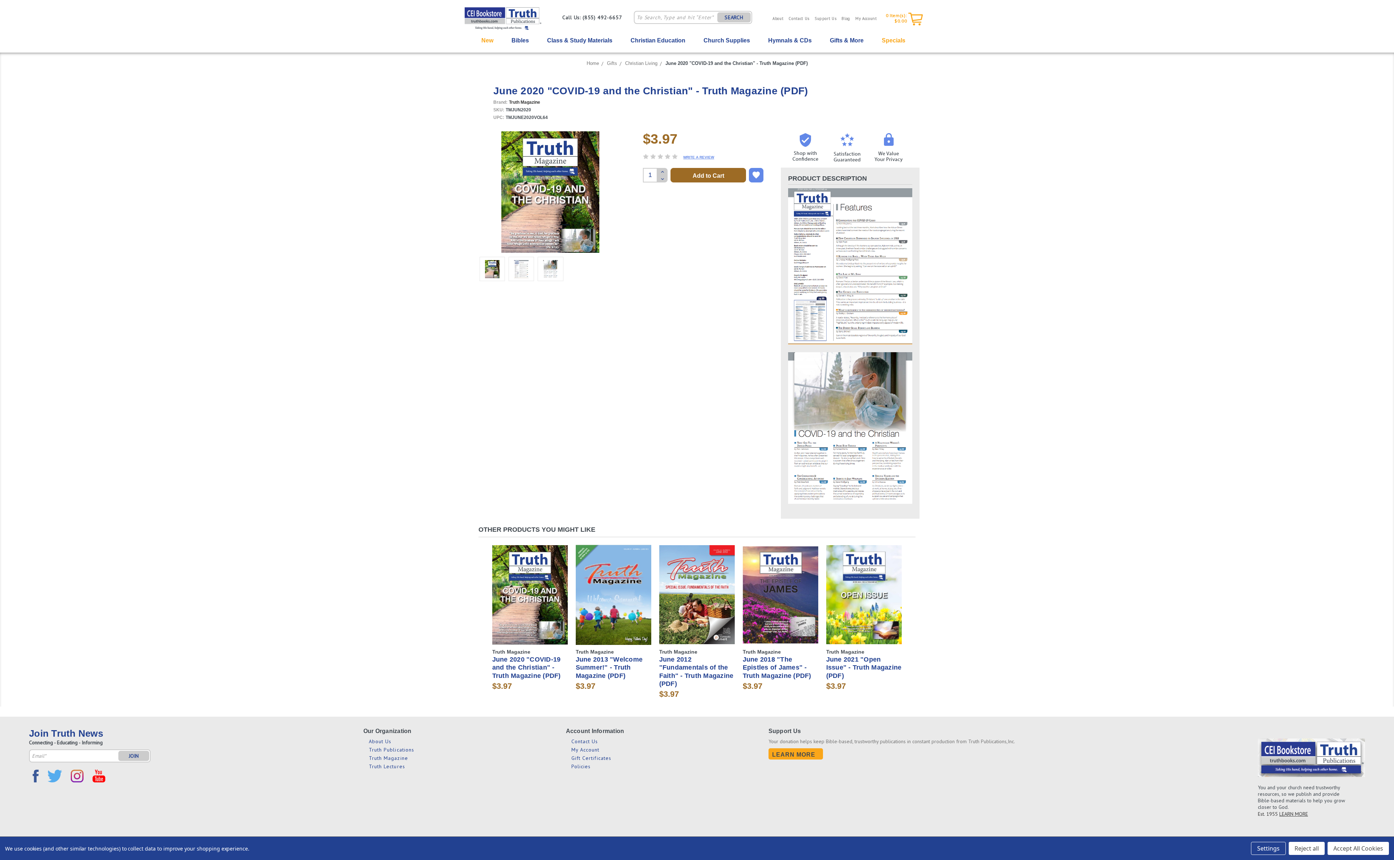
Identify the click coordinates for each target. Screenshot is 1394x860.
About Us (380, 741)
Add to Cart (530, 601)
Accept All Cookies (1358, 848)
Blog (845, 18)
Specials (893, 40)
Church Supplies (727, 40)
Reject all (1307, 848)
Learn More (794, 755)
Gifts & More (847, 40)
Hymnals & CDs (790, 40)
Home (593, 63)
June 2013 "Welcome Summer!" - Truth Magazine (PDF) (609, 667)
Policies (581, 766)
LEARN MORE (1293, 814)
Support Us (826, 18)
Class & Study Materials (579, 40)
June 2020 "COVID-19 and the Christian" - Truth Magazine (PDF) (736, 63)
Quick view (530, 588)
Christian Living (641, 63)
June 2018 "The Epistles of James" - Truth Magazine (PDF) (777, 667)
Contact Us (799, 18)
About (778, 18)
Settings (1268, 848)
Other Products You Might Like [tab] (536, 529)
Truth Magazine (388, 758)
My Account (866, 18)
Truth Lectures (387, 766)
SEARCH (734, 17)
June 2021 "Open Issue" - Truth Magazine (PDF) (864, 667)
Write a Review (698, 157)
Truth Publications (392, 749)
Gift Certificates (591, 758)
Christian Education (658, 40)
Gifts (612, 63)
